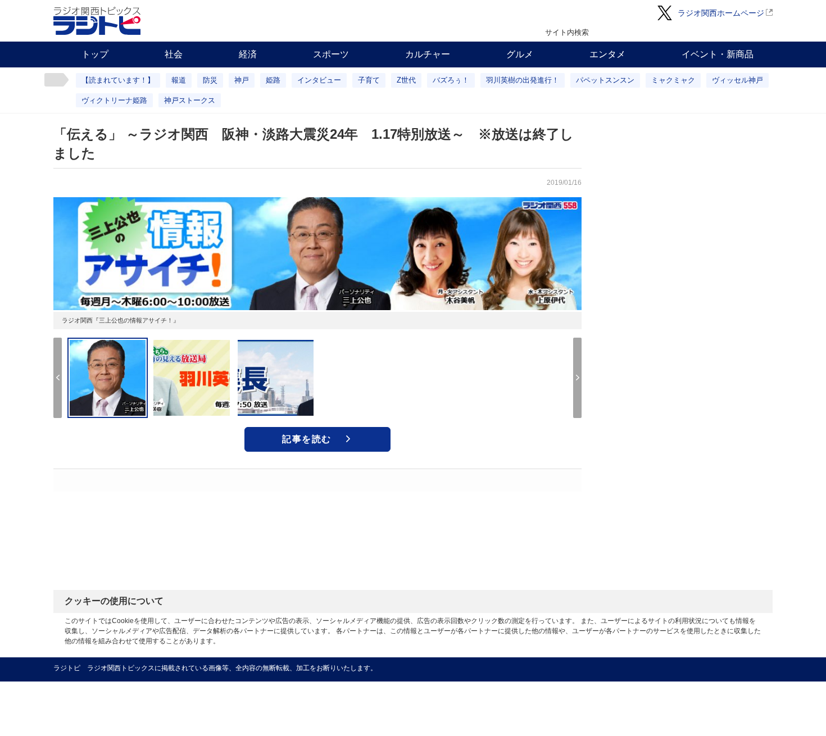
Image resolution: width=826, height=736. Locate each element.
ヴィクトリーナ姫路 (114, 100)
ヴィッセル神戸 (737, 80)
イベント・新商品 (718, 54)
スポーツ (331, 54)
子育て (369, 80)
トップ (94, 54)
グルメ (519, 54)
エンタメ (607, 54)
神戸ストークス (189, 100)
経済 (248, 54)
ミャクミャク (673, 80)
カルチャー (427, 54)
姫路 (273, 80)
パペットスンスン (605, 80)
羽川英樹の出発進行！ (522, 80)
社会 (174, 54)
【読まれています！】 (118, 80)
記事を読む (307, 439)
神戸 (241, 80)
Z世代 (406, 80)
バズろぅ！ (451, 80)
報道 (178, 80)
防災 (210, 80)
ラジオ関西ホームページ (721, 13)
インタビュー (319, 80)
